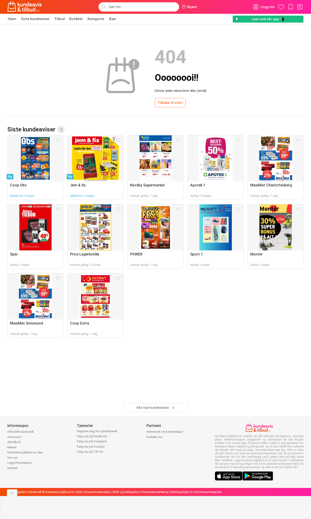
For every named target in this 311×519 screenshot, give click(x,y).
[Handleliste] (300, 7)
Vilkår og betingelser (125, 492)
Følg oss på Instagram (92, 441)
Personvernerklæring (155, 492)
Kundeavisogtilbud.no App (25, 452)
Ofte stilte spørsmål (20, 431)
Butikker (76, 19)
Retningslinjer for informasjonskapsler (196, 492)
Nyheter (12, 468)
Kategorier (96, 19)
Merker (12, 447)
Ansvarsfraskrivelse (97, 492)
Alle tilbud (13, 442)
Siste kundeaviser (35, 19)
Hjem (12, 19)
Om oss (12, 457)
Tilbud (59, 19)
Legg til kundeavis (19, 462)
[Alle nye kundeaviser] (61, 129)
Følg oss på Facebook (92, 436)
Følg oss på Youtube (91, 446)
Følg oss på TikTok (90, 451)
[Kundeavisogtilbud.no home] (24, 7)
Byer (112, 19)
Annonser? (14, 437)
